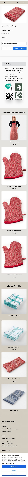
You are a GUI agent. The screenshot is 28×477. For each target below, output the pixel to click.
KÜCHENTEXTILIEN (10, 25)
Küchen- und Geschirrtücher (7, 27)
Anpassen (14, 470)
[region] (14, 465)
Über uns (3, 424)
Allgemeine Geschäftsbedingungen (9, 429)
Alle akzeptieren (14, 466)
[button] (17, 2)
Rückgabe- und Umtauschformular (9, 446)
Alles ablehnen (14, 474)
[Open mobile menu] (4, 2)
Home (2, 25)
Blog (2, 453)
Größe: (3, 41)
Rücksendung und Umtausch (8, 441)
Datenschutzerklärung (6, 431)
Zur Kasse (3, 426)
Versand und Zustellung (7, 443)
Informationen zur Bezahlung (8, 438)
